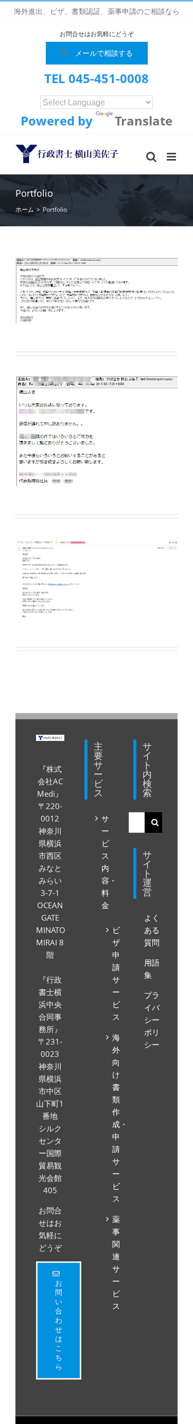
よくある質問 (152, 929)
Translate (143, 120)
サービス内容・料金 (104, 861)
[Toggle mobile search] (151, 156)
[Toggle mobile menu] (172, 156)
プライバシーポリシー (152, 1020)
